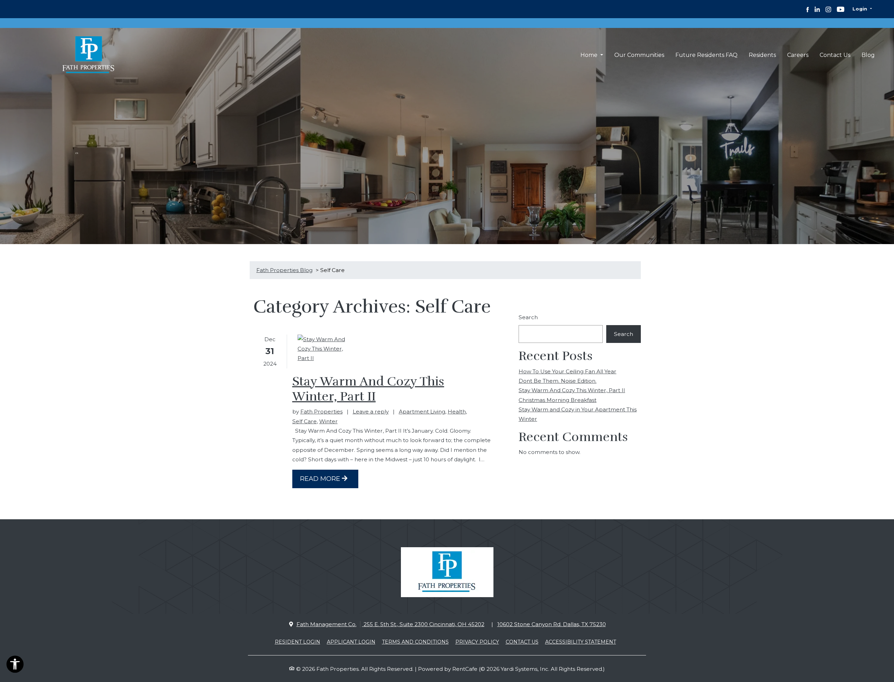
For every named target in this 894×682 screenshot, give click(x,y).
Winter (328, 421)
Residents (765, 54)
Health (457, 411)
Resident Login (297, 641)
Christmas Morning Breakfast (557, 400)
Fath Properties (321, 411)
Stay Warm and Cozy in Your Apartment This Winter (578, 414)
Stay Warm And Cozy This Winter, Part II (368, 389)
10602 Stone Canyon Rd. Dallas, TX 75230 (551, 624)
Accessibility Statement (580, 641)
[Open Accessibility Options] (15, 665)
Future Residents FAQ (706, 55)
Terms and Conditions (415, 641)
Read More (321, 479)
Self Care (304, 421)
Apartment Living (422, 411)
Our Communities (639, 55)
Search (528, 317)
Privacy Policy (477, 641)
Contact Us (835, 55)
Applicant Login (351, 641)
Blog (868, 55)
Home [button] (589, 55)
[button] (862, 9)
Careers (797, 55)
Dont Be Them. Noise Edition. (557, 380)
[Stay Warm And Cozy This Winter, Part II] (325, 349)
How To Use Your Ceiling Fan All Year (567, 371)
